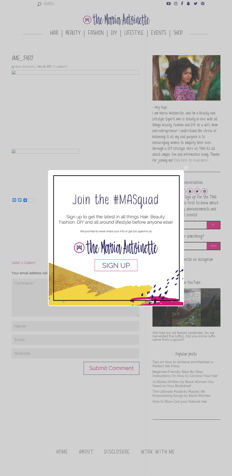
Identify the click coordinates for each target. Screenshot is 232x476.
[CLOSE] (186, 168)
